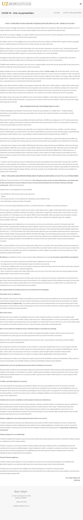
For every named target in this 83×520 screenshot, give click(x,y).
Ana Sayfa (57, 12)
